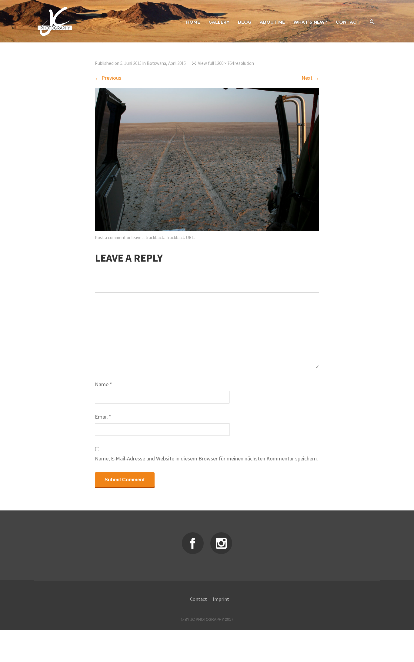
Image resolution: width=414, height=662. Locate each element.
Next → (310, 77)
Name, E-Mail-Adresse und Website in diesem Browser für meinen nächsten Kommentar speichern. (206, 458)
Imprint (221, 599)
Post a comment (110, 237)
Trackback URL (180, 237)
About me (272, 22)
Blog (244, 22)
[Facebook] (193, 543)
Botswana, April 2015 (166, 63)
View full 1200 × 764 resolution (226, 63)
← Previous (108, 77)
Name (103, 384)
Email (103, 416)
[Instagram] (221, 543)
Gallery (219, 22)
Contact (348, 22)
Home (193, 22)
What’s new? (310, 22)
